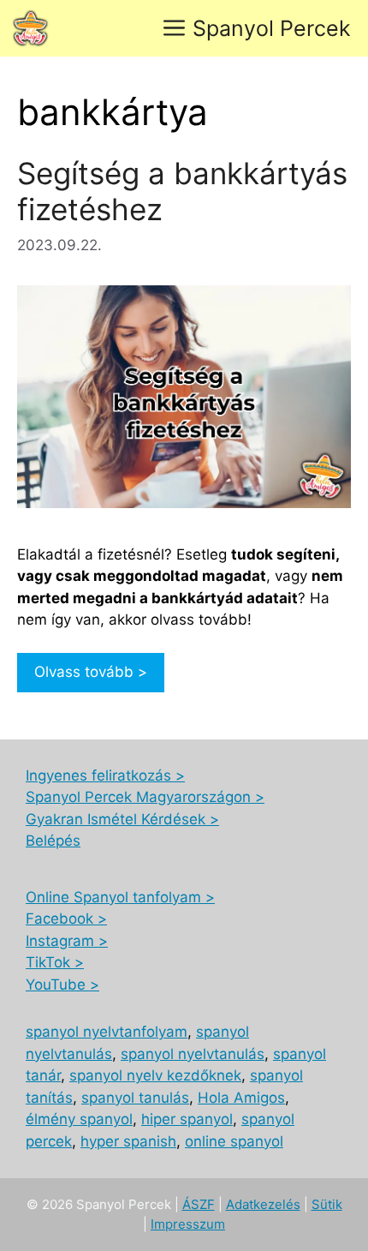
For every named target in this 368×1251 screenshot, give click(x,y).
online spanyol (234, 1141)
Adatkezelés (263, 1204)
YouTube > (62, 984)
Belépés (53, 840)
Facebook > (66, 918)
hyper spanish (128, 1141)
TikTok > (55, 962)
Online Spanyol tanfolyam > (120, 897)
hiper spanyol (187, 1119)
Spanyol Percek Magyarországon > (145, 796)
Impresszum (188, 1224)
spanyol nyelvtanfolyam (106, 1031)
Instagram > (67, 940)
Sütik (327, 1204)
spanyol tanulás (135, 1097)
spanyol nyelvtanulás (192, 1053)
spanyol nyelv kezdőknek (155, 1075)
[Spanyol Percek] (30, 28)
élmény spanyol (79, 1119)
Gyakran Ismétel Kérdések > (122, 819)
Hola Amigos (241, 1097)
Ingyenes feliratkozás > (105, 775)
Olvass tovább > (90, 671)
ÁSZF (198, 1204)
